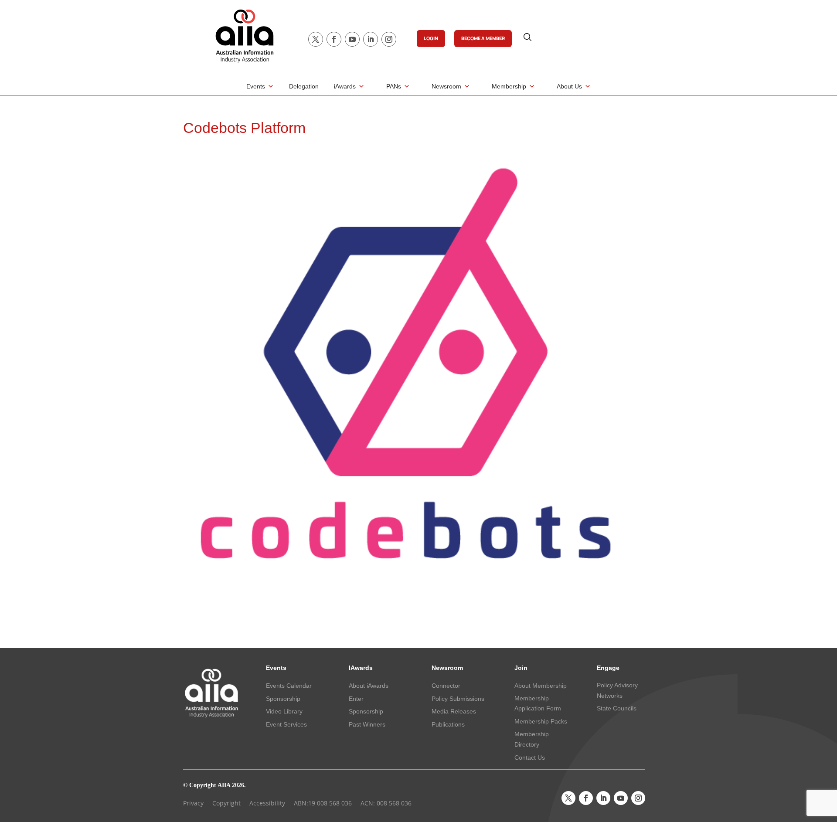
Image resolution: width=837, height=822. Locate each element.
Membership (509, 86)
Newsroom (446, 86)
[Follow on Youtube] (352, 39)
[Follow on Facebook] (334, 39)
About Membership (540, 685)
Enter (356, 698)
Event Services (286, 724)
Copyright (226, 803)
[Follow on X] (315, 39)
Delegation (304, 86)
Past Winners (367, 724)
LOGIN (431, 38)
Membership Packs (540, 721)
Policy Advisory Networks (617, 690)
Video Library (284, 711)
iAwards (345, 86)
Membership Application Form (537, 703)
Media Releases (454, 711)
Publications (448, 724)
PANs (393, 86)
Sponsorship (283, 698)
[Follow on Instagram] (388, 39)
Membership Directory (531, 739)
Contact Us (529, 757)
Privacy (193, 803)
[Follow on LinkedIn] (370, 39)
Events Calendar (289, 685)
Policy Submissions (458, 698)
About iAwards (368, 685)
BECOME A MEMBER (483, 38)
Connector (446, 685)
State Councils (616, 708)
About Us (569, 86)
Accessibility (267, 803)
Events (255, 86)
